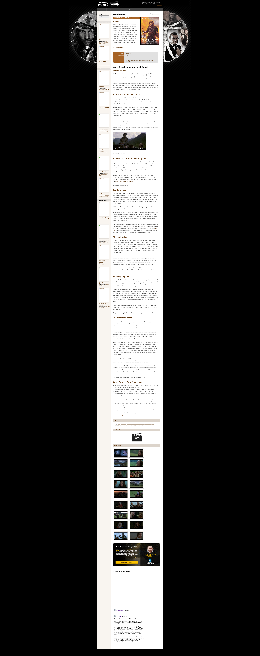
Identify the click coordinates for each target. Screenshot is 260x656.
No (134, 31)
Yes (126, 31)
